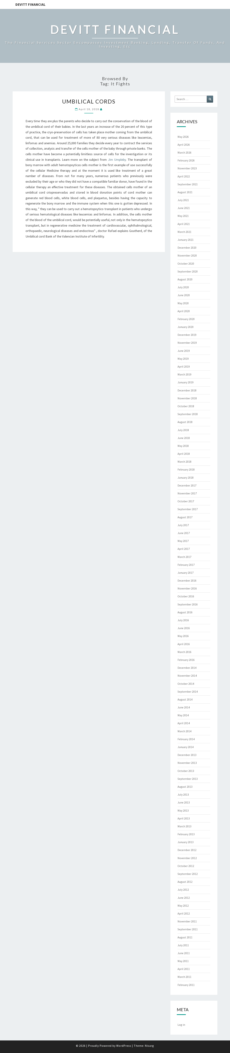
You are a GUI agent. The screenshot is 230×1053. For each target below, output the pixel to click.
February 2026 (186, 160)
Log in (181, 1024)
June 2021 (184, 208)
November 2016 (187, 588)
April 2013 (184, 818)
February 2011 (186, 985)
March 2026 (184, 152)
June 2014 (184, 707)
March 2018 (184, 461)
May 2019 (183, 358)
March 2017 (184, 557)
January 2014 (186, 747)
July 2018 (183, 430)
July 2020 (183, 287)
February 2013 (186, 834)
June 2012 (184, 897)
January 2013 (186, 842)
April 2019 (184, 366)
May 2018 (183, 446)
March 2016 (184, 652)
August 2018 (185, 422)
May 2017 (183, 541)
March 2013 (184, 826)
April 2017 (184, 549)
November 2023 (187, 168)
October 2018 (186, 406)
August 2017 (185, 517)
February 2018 (186, 469)
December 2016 (187, 580)
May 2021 (183, 216)
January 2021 (186, 239)
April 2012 (184, 913)
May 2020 (183, 303)
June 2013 (184, 802)
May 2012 (183, 905)
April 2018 (184, 453)
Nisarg (149, 1045)
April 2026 (184, 144)
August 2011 (185, 937)
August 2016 (185, 612)
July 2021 (183, 200)
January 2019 (186, 382)
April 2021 (184, 224)
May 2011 (183, 961)
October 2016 (186, 596)
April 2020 (184, 311)
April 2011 (184, 969)
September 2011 (188, 929)
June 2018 (184, 438)
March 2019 (184, 374)
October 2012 (186, 866)
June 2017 (184, 533)
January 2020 (186, 327)
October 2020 (186, 263)
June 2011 (184, 953)
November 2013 (187, 763)
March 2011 (184, 977)
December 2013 (187, 755)
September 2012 (188, 874)
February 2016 (186, 660)
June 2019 (184, 350)
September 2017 (188, 509)
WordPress (123, 1045)
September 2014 (188, 691)
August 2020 (185, 279)
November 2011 (187, 921)
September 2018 (188, 414)
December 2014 (187, 667)
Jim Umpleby (117, 160)
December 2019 (187, 335)
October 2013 (186, 771)
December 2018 (187, 390)
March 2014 (184, 731)
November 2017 (187, 493)
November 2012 (187, 858)
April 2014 (184, 723)
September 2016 (188, 604)
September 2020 (188, 271)
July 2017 (183, 525)
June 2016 (184, 628)
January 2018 (186, 477)
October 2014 (186, 683)
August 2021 (185, 192)
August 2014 (185, 699)
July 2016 (183, 620)
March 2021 (184, 232)
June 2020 (184, 295)
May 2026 (183, 136)
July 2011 (183, 945)
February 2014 (186, 739)
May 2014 (183, 715)
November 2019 (187, 342)
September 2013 (188, 779)
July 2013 (183, 794)
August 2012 (185, 881)
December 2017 (187, 485)
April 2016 (184, 644)
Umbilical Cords (88, 101)
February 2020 (186, 319)
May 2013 (183, 810)
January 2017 (186, 572)
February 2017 (186, 565)
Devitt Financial (30, 4)
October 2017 (186, 501)
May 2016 (183, 636)
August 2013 (185, 786)
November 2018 (187, 398)
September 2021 (188, 184)
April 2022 (184, 176)
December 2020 (187, 247)
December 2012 (187, 850)
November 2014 (187, 675)
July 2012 (183, 889)
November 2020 (187, 255)
